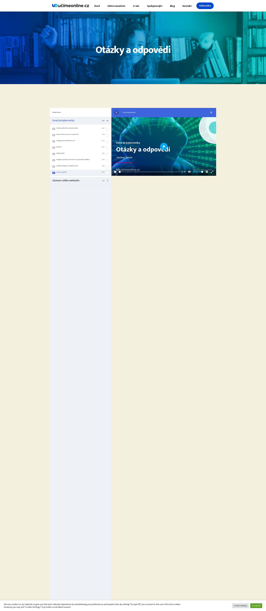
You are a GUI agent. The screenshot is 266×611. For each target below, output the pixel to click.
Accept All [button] (256, 605)
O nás (136, 6)
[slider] (149, 171)
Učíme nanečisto (116, 6)
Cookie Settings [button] (240, 605)
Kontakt (187, 6)
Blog (172, 6)
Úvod (97, 6)
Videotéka (205, 6)
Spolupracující (154, 6)
